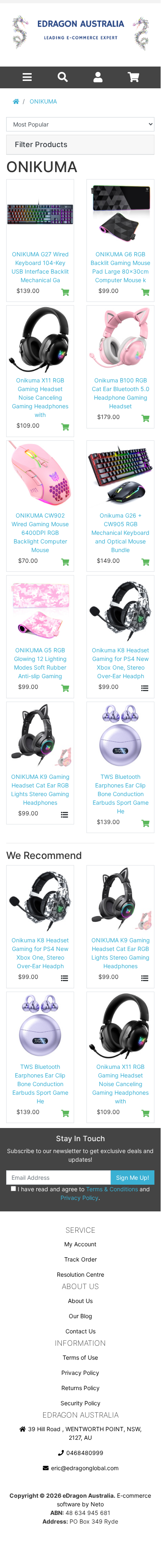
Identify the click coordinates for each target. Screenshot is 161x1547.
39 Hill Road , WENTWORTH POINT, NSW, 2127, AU (84, 1433)
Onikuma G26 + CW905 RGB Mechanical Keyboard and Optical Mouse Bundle (120, 532)
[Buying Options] (144, 688)
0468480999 (84, 1452)
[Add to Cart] (64, 292)
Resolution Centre (80, 1274)
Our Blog (80, 1315)
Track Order (80, 1259)
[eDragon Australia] (80, 34)
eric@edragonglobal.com (84, 1467)
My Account (80, 1244)
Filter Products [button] (41, 144)
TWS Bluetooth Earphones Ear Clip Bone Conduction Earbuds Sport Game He (121, 794)
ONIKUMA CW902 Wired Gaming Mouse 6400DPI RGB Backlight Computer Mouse (40, 532)
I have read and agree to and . (83, 1193)
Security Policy (80, 1403)
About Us (80, 1300)
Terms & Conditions (112, 1189)
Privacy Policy (79, 1197)
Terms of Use (80, 1357)
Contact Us (80, 1331)
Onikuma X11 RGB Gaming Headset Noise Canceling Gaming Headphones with (40, 397)
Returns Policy (80, 1387)
